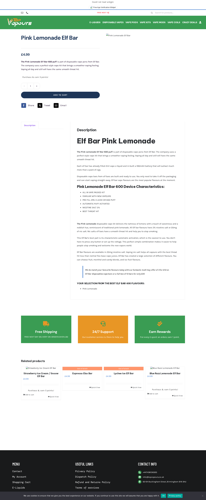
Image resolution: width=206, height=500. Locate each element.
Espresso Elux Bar (82, 373)
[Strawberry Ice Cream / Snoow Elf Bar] (41, 368)
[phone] (27, 13)
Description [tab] (29, 125)
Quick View (54, 397)
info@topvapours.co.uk (153, 477)
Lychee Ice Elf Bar (124, 373)
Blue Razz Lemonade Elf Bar (165, 373)
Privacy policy (175, 496)
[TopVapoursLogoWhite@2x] (19, 19)
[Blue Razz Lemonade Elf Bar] (165, 368)
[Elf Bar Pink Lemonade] (118, 35)
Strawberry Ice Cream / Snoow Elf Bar (41, 374)
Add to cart (60, 95)
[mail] (22, 13)
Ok (163, 496)
